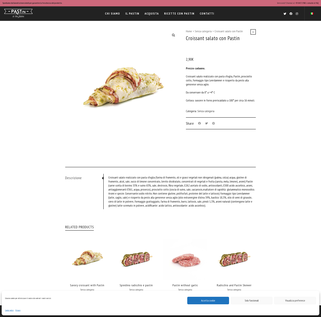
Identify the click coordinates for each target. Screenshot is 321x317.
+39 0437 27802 (300, 3)
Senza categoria (203, 31)
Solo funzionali (252, 300)
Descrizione (73, 177)
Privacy (18, 310)
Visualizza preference (295, 300)
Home (189, 31)
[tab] (84, 178)
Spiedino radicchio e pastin (136, 285)
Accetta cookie (208, 300)
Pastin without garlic (185, 285)
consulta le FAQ (313, 3)
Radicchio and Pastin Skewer (234, 285)
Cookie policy (9, 310)
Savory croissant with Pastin (87, 285)
